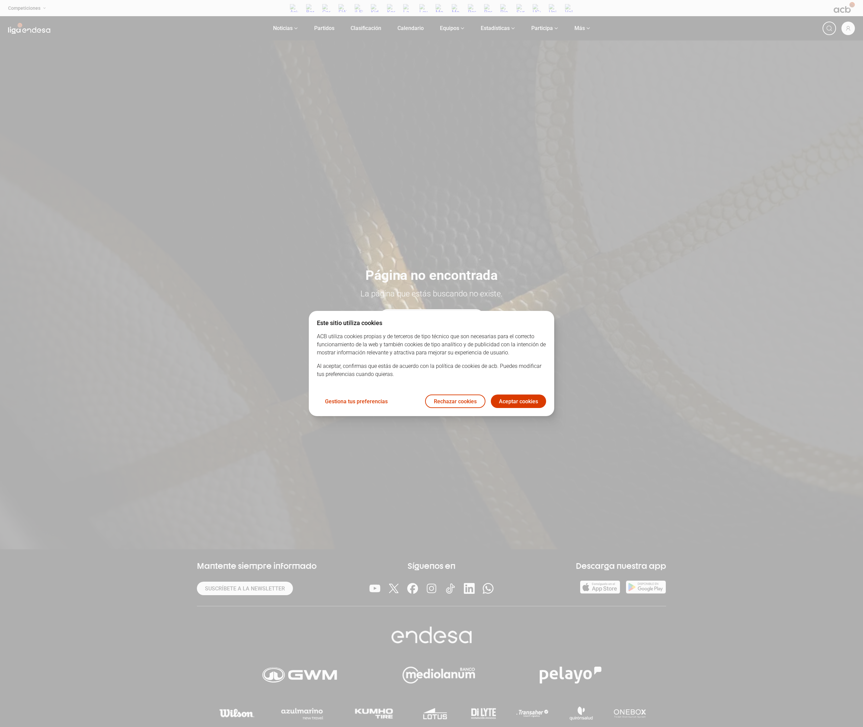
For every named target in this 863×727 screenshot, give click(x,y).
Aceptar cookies (518, 401)
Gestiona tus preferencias (356, 401)
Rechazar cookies (455, 401)
